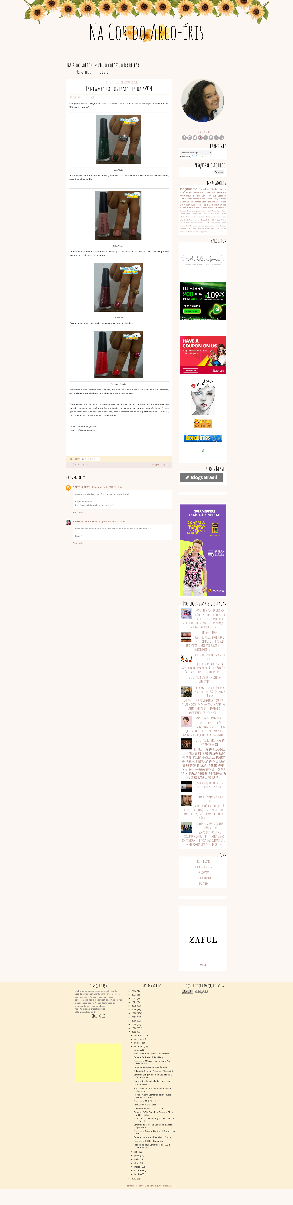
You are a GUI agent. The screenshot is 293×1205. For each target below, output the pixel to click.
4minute (201, 217)
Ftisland (183, 229)
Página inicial (84, 72)
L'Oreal (201, 229)
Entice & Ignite (186, 226)
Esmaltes (94, 459)
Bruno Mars (216, 211)
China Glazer (206, 199)
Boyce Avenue (209, 196)
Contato (104, 72)
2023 (134, 995)
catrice (196, 198)
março (137, 1167)
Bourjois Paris (193, 196)
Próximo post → (160, 465)
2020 (134, 1006)
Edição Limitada (194, 202)
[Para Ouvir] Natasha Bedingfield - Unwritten (204, 679)
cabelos (187, 217)
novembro (139, 1039)
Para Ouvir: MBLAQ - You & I (147, 1101)
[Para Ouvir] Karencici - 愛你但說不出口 (210, 742)
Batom (183, 202)
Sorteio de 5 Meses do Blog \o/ (210, 610)
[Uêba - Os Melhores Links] (203, 427)
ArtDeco (208, 217)
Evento (199, 214)
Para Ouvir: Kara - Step (145, 1104)
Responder (78, 512)
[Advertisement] (98, 1063)
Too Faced (208, 205)
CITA (214, 220)
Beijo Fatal (207, 211)
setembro (139, 1046)
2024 (134, 991)
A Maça (222, 199)
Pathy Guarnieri (83, 521)
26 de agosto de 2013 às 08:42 (110, 521)
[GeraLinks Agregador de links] (203, 441)
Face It (205, 214)
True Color (212, 214)
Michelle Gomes (203, 861)
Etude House (218, 189)
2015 (134, 1024)
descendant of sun (187, 232)
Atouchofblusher (203, 878)
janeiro (137, 1174)
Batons (183, 208)
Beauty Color (197, 211)
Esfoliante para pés (200, 226)
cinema (223, 229)
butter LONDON (212, 229)
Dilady (215, 199)
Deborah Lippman (191, 223)
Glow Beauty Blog (203, 867)
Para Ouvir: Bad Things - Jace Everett (152, 1053)
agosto (137, 1050)
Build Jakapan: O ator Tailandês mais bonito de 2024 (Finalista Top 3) (209, 692)
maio (136, 1159)
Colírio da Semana (191, 192)
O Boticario (219, 208)
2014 (134, 1028)
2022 (134, 998)
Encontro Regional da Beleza (215, 223)
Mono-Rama (203, 872)
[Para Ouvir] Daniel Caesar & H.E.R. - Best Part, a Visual (210, 785)
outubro (138, 1043)
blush (216, 205)
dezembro (139, 1035)
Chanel (204, 208)
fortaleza (194, 217)
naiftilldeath (82, 487)
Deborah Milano (191, 214)
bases (219, 214)
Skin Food (206, 202)
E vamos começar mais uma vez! (209, 718)
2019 (134, 1009)
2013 (134, 1032)
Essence (222, 196)
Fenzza (223, 226)
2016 (134, 1021)
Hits (199, 205)
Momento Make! (210, 632)
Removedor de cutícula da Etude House (153, 1081)
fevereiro (138, 1170)
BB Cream (185, 205)
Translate (202, 156)
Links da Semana (215, 192)
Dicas (200, 223)
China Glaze (186, 198)
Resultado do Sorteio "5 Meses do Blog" (209, 657)
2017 (134, 1017)
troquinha (203, 232)
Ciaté (219, 220)
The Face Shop (219, 202)
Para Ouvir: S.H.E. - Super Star (149, 1141)
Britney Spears (194, 208)
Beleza (208, 220)
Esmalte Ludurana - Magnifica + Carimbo (153, 1137)
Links (210, 208)
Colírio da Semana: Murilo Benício (210, 799)
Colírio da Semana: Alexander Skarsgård (153, 1071)
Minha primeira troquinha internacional (210, 825)
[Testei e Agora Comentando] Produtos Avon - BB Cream (152, 1096)
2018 (134, 1013)
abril (136, 1163)
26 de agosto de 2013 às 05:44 (107, 487)
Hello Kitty (192, 229)
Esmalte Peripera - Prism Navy (148, 1057)
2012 (134, 1178)
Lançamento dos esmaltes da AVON (151, 1067)
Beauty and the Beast (197, 220)
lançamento (188, 189)
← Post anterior (78, 465)
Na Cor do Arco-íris (146, 31)
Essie (193, 205)
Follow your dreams (162, 1186)
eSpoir (223, 205)
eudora (196, 232)
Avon (84, 459)
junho (137, 1155)
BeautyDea (203, 883)
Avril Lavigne (216, 217)
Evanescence (214, 226)
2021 (134, 1002)
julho (136, 1152)
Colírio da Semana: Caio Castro (149, 1108)
